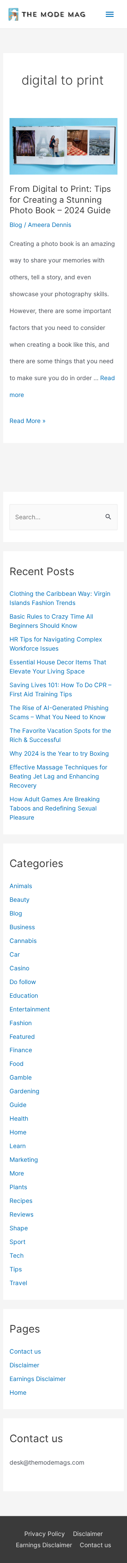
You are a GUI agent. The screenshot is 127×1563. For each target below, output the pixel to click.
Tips (16, 1269)
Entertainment (30, 1009)
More (17, 1173)
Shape (19, 1228)
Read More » (28, 423)
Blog (16, 224)
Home (18, 1132)
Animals (21, 886)
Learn (18, 1146)
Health (19, 1118)
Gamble (21, 1077)
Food (17, 1063)
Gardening (25, 1091)
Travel (18, 1283)
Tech (17, 1255)
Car (15, 954)
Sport (17, 1241)
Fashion (21, 1023)
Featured (22, 1036)
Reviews (22, 1214)
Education (24, 995)
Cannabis (23, 940)
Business (22, 927)
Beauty (20, 899)
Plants (18, 1187)
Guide (18, 1104)
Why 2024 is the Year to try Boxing (59, 753)
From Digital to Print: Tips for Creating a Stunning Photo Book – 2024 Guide (60, 200)
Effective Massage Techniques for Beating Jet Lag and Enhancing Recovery (58, 776)
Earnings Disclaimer (38, 1378)
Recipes (21, 1200)
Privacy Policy (44, 1533)
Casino (19, 968)
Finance (21, 1050)
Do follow (23, 981)
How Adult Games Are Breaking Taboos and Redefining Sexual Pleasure (55, 808)
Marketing (24, 1159)
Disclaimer (24, 1365)
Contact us (25, 1351)
